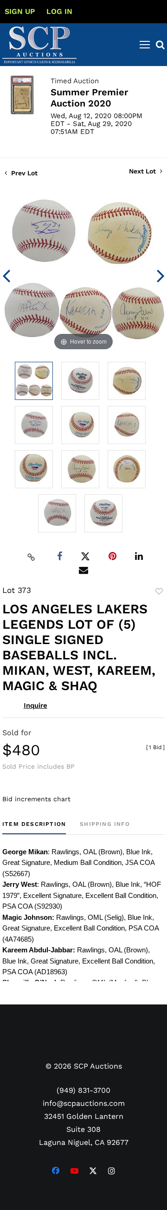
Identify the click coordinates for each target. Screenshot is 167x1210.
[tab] (34, 827)
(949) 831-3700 (83, 1090)
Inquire (35, 705)
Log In (59, 11)
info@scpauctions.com (84, 1103)
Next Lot (143, 171)
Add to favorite (159, 591)
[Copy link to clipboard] (31, 556)
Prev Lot (23, 173)
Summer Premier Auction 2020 (89, 97)
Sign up (20, 11)
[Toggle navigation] (145, 44)
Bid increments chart (36, 799)
